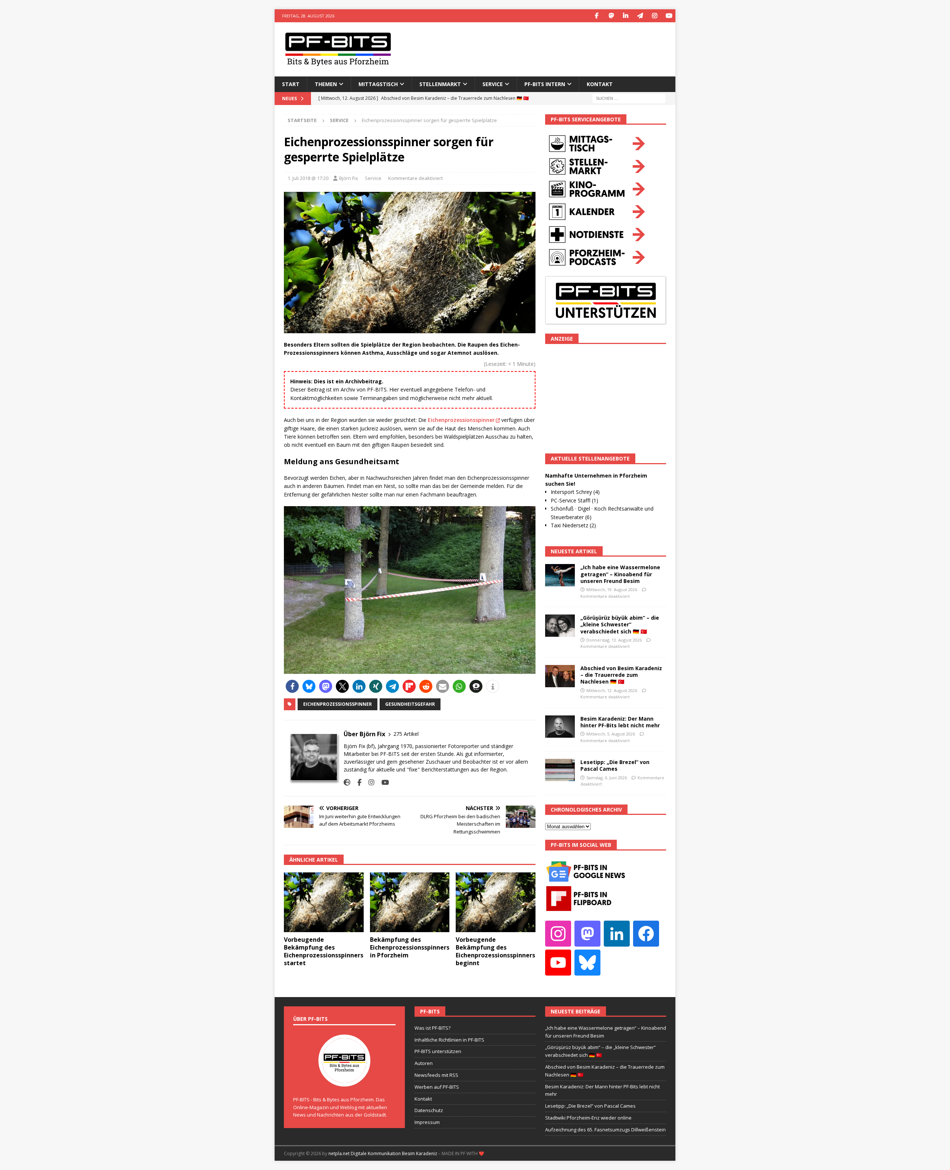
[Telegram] (639, 15)
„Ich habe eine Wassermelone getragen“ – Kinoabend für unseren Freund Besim (620, 574)
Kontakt (600, 84)
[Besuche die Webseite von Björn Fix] (347, 782)
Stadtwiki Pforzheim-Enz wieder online (588, 1117)
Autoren (424, 1063)
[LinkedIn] (625, 15)
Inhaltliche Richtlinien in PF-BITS (449, 1039)
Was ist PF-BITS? (433, 1028)
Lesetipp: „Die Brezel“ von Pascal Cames (614, 765)
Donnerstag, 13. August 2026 (614, 640)
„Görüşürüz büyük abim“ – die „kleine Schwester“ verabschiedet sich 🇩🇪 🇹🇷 (619, 624)
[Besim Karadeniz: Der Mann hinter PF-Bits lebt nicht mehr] (560, 726)
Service (373, 178)
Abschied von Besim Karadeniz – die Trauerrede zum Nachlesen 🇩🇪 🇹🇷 (621, 675)
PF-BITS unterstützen (438, 1051)
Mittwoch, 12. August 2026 (611, 690)
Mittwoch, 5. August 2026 (610, 734)
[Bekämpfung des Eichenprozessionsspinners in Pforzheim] (410, 902)
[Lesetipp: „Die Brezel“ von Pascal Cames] (560, 770)
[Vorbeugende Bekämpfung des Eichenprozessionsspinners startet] (324, 902)
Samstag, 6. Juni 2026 (606, 777)
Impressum (427, 1122)
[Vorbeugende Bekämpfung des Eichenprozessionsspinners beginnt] (495, 902)
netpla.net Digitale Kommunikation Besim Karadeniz (382, 1153)
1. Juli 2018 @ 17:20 (308, 178)
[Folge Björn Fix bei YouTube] (382, 782)
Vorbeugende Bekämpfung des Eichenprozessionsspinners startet (323, 951)
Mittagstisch (378, 84)
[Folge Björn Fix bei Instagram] (368, 782)
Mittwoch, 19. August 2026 (611, 589)
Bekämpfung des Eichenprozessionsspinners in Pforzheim (409, 947)
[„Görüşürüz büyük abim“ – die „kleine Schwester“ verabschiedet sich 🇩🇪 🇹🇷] (560, 626)
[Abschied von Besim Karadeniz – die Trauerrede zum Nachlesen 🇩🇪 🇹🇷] (560, 676)
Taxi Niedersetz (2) (573, 525)
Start (290, 84)
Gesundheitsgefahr (410, 704)
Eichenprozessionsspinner (461, 419)
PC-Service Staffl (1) (574, 500)
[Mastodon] (611, 15)
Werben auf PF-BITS (437, 1087)
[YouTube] (668, 15)
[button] (292, 686)
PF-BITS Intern (544, 84)
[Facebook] (596, 15)
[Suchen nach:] (629, 97)
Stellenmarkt (440, 84)
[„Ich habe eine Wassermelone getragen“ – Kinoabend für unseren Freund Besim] (560, 575)
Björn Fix (348, 178)
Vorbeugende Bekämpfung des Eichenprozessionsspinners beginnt (495, 951)
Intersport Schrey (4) (575, 491)
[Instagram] (654, 15)
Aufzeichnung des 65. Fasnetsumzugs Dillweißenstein (605, 1129)
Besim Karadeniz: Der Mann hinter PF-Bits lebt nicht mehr (620, 722)
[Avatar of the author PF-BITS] (344, 1078)
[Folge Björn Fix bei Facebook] (356, 782)
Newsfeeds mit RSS (436, 1075)
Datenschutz (429, 1110)
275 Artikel (406, 733)
